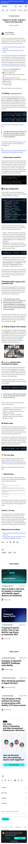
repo (2, 521)
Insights (25, 10)
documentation (22, 335)
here (13, 397)
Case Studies (13, 10)
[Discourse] (18, 780)
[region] (14, 116)
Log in (20, 6)
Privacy (11, 827)
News (7, 10)
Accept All (20, 838)
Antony (14, 294)
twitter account (15, 64)
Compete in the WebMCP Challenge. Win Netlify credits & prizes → (12, 2)
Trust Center (4, 827)
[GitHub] (2, 780)
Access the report (14, 764)
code (8, 316)
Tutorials (20, 10)
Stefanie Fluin (10, 462)
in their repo (16, 227)
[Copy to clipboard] (24, 113)
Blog (3, 10)
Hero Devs (19, 57)
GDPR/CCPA (18, 827)
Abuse (25, 827)
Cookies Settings (14, 841)
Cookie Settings (5, 829)
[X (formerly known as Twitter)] (11, 780)
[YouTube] (15, 780)
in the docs (22, 369)
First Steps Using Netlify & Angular (12, 538)
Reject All (8, 838)
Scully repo (4, 64)
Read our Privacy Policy (10, 835)
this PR (7, 337)
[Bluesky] (8, 780)
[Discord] (22, 780)
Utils (14, 274)
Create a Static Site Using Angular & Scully (14, 536)
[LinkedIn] (5, 780)
